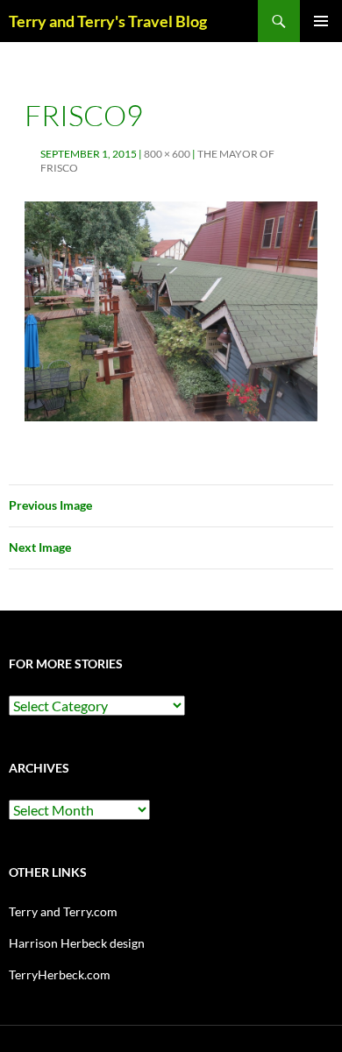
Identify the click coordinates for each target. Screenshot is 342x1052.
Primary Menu (321, 21)
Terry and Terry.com (63, 911)
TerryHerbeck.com (59, 974)
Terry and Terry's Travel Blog (108, 21)
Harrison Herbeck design (77, 943)
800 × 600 (167, 153)
